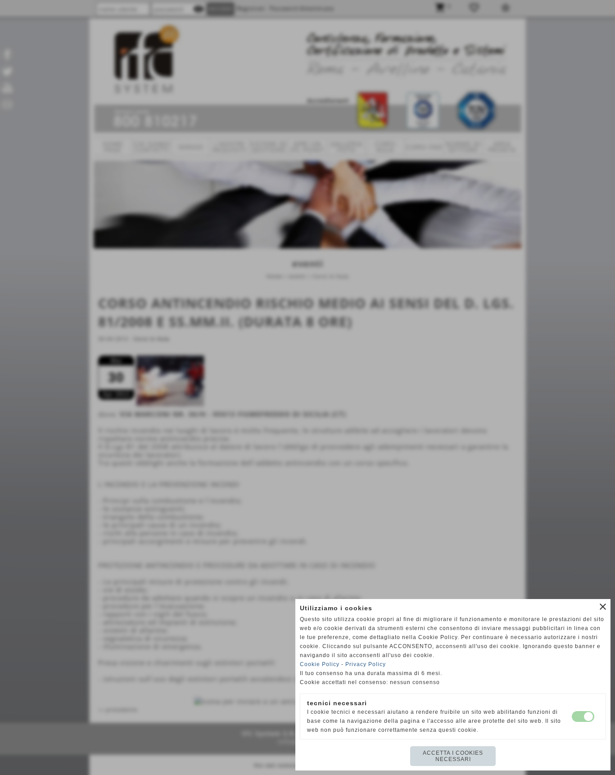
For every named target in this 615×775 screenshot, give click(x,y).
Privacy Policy (365, 664)
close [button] (602, 606)
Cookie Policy (319, 664)
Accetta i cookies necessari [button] (453, 756)
